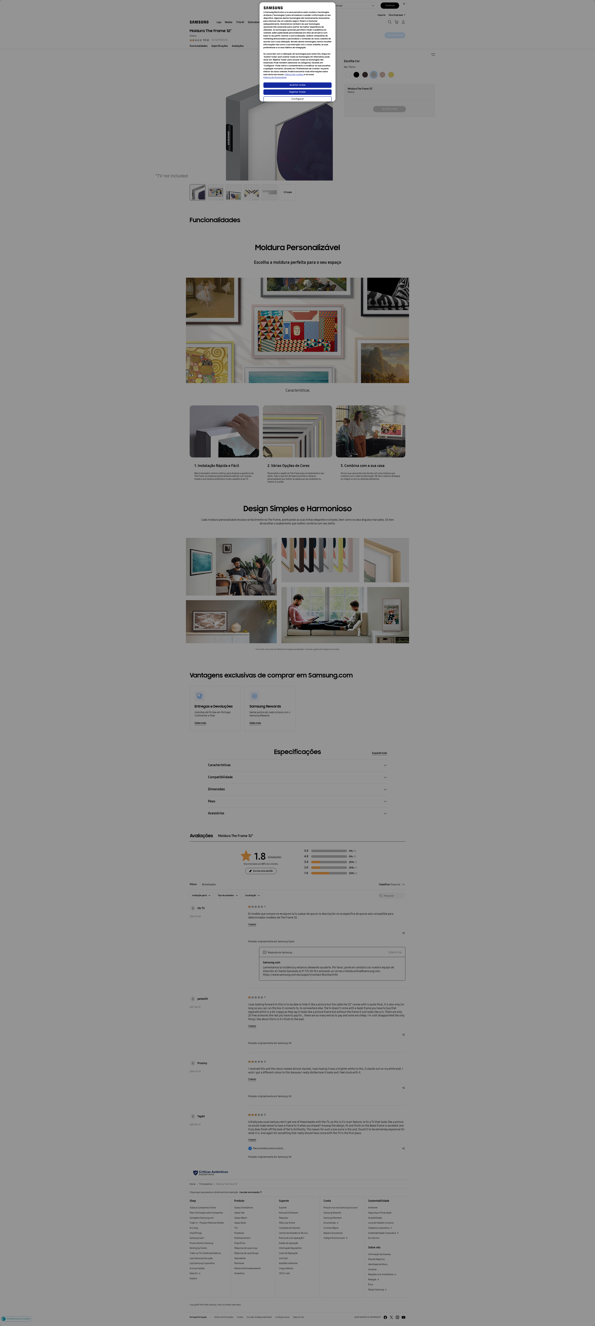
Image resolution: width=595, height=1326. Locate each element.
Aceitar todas (298, 85)
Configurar (297, 99)
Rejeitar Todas (297, 92)
